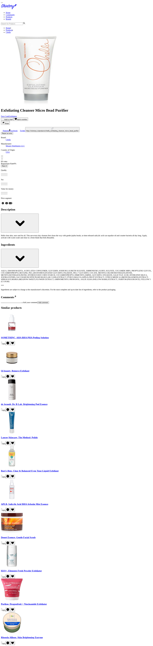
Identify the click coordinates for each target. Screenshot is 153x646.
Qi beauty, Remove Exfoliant (15, 371)
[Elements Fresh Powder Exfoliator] (12, 566)
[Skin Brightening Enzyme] (12, 633)
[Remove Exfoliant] (12, 366)
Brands (8, 19)
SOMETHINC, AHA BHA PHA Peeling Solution (25, 337)
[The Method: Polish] (12, 433)
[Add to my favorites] (12, 343)
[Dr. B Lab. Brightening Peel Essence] (12, 400)
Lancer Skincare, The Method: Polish (19, 437)
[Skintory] (9, 9)
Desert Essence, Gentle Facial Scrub (18, 537)
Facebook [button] (14, 131)
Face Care (5, 116)
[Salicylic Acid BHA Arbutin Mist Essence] (12, 499)
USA (8, 152)
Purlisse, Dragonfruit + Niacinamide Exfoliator (24, 604)
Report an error (7, 133)
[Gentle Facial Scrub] (12, 533)
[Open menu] (2, 2)
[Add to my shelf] (7, 343)
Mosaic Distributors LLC (15, 146)
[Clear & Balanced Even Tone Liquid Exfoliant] (12, 466)
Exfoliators (13, 116)
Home (8, 13)
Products (9, 17)
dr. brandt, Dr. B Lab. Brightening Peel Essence (24, 404)
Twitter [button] (22, 131)
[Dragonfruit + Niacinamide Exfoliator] (12, 599)
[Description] (20, 223)
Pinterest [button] (6, 131)
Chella (8, 32)
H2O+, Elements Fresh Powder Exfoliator (21, 571)
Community (10, 15)
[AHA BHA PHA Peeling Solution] (12, 333)
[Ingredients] (20, 258)
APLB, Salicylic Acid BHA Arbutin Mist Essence (24, 504)
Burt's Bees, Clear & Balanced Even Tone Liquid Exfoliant (30, 471)
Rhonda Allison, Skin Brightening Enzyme (22, 637)
